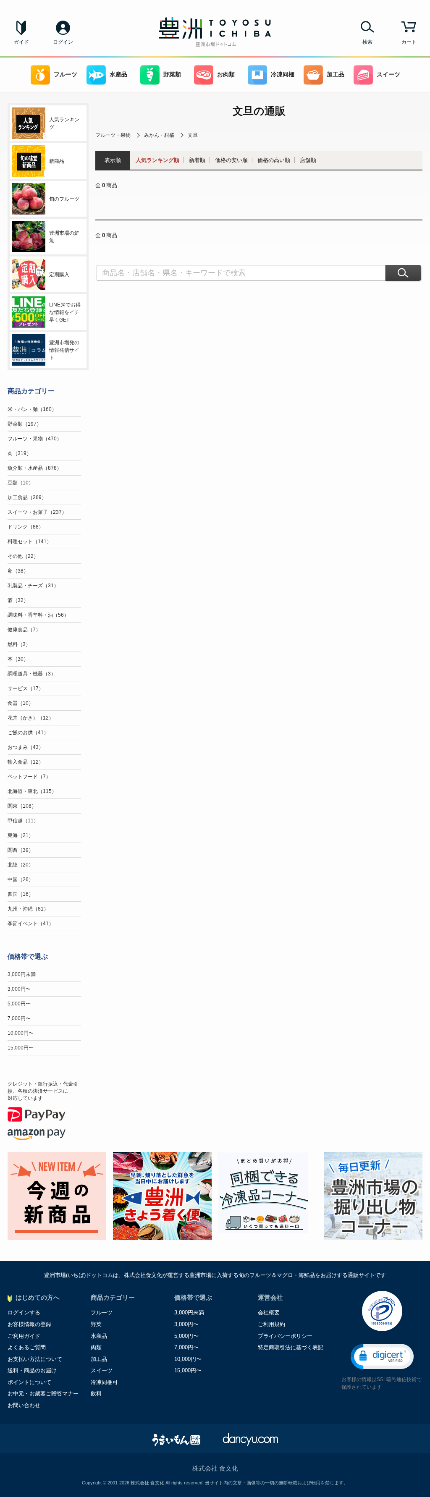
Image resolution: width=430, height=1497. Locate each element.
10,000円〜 (21, 1033)
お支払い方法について (35, 1359)
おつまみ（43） (26, 747)
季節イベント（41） (31, 923)
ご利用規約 (271, 1324)
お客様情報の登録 (29, 1324)
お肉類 (226, 74)
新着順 (197, 160)
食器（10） (21, 703)
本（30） (18, 659)
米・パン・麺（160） (32, 409)
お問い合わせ (24, 1405)
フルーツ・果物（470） (35, 439)
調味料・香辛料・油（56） (38, 615)
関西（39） (21, 850)
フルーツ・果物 (113, 135)
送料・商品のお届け (32, 1370)
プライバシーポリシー (285, 1336)
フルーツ (65, 74)
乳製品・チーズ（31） (33, 586)
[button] (382, 1356)
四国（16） (21, 894)
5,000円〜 (19, 1004)
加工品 (335, 74)
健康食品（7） (24, 630)
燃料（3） (19, 644)
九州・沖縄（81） (28, 909)
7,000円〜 (19, 1018)
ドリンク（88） (26, 527)
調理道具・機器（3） (32, 674)
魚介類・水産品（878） (35, 468)
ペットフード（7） (29, 777)
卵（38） (18, 571)
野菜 (96, 1324)
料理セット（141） (30, 541)
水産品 (118, 74)
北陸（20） (21, 865)
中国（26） (21, 879)
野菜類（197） (25, 424)
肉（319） (19, 453)
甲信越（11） (23, 821)
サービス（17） (26, 688)
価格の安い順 (231, 160)
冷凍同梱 (282, 74)
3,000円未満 (22, 974)
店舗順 (308, 160)
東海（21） (21, 835)
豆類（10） (21, 483)
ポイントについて (29, 1382)
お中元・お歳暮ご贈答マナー (43, 1393)
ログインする (24, 1312)
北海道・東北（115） (32, 791)
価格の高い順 (273, 160)
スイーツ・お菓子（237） (37, 512)
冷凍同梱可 (104, 1382)
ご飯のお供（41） (28, 732)
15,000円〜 (21, 1048)
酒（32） (18, 600)
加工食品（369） (27, 497)
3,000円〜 (19, 989)
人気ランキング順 (157, 160)
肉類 (96, 1347)
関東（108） (22, 806)
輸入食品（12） (26, 762)
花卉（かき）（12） (31, 718)
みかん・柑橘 (159, 135)
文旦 (193, 135)
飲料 (96, 1393)
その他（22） (23, 556)
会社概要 (269, 1312)
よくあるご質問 (27, 1347)
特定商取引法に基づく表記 (290, 1347)
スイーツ (388, 74)
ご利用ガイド (24, 1336)
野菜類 (172, 74)
